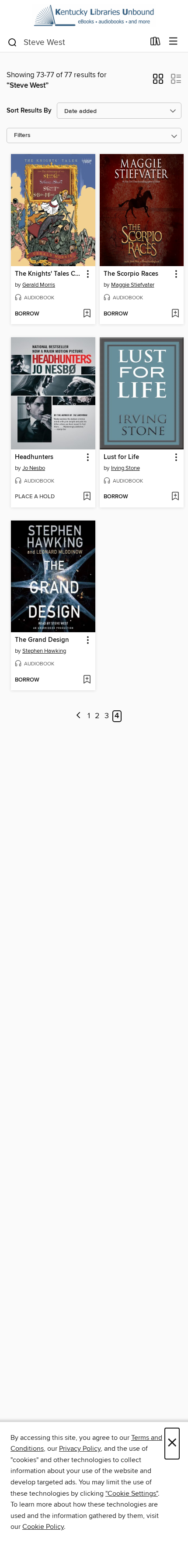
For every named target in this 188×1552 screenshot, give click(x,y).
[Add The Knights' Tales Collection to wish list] (86, 314)
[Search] (12, 42)
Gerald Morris (38, 284)
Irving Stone (125, 468)
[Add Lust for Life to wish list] (175, 497)
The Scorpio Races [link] (131, 274)
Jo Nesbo (33, 468)
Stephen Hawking (44, 651)
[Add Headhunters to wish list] (86, 497)
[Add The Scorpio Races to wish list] (175, 314)
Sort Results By (29, 110)
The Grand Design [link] (42, 640)
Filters (22, 135)
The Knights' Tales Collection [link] (49, 274)
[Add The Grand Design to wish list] (86, 680)
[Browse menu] (173, 42)
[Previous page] (78, 716)
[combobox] (76, 42)
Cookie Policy (43, 1526)
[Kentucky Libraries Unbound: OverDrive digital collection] (94, 15)
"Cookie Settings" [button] (131, 1493)
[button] (158, 81)
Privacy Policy (80, 1448)
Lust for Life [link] (121, 457)
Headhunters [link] (34, 457)
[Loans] (155, 43)
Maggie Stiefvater (132, 284)
